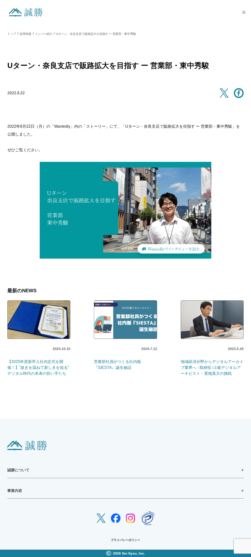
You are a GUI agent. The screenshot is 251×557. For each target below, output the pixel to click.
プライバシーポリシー (125, 540)
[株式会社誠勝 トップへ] (26, 12)
